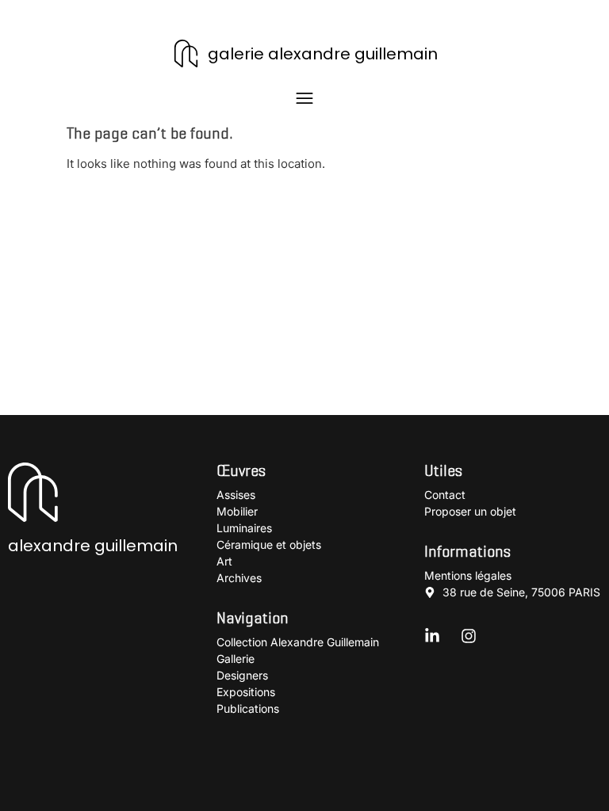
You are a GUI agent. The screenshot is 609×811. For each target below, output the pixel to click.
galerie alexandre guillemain (323, 54)
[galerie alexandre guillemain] (186, 53)
